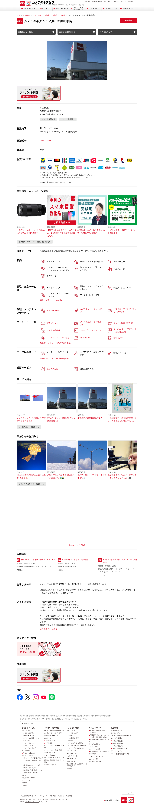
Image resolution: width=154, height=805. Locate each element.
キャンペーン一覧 (72, 756)
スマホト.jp (47, 738)
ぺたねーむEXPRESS (28, 778)
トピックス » (71, 759)
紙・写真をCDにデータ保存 (31, 765)
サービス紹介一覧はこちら (29, 427)
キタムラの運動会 (94, 744)
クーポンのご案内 (49, 753)
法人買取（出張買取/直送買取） (77, 745)
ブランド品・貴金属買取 (75, 743)
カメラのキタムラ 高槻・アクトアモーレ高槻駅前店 (120, 561)
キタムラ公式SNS (49, 755)
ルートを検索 (68, 119)
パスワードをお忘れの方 (119, 748)
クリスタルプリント (29, 733)
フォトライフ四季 (94, 749)
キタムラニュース (72, 750)
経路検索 (128, 20)
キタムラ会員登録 (117, 741)
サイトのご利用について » (120, 754)
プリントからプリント (30, 768)
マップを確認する (48, 119)
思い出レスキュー (27, 756)
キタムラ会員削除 (117, 746)
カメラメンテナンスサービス (53, 733)
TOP (18, 15)
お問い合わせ (103, 2)
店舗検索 (26, 15)
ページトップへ (128, 793)
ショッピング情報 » (74, 728)
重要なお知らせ (71, 761)
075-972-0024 (45, 141)
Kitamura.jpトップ (28, 723)
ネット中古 (71, 735)
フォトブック (26, 740)
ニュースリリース (41, 796)
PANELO (24, 785)
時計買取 (70, 740)
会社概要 (87, 2)
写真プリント (26, 730)
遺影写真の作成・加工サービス (32, 770)
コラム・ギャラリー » (97, 728)
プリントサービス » (29, 728)
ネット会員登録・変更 (116, 2)
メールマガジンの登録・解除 (53, 750)
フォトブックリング (29, 748)
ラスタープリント (28, 735)
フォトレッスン (93, 746)
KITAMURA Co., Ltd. (32, 802)
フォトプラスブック (29, 743)
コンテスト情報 (93, 759)
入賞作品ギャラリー (95, 761)
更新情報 (69, 768)
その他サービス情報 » (52, 728)
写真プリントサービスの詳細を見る (55, 343)
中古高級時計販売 (73, 738)
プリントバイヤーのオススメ (75, 748)
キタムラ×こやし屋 (50, 765)
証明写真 (24, 783)
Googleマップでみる (77, 545)
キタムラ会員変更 (117, 743)
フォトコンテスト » (96, 756)
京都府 (54, 15)
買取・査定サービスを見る (51, 300)
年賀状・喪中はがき (29, 753)
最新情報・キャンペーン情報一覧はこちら (35, 242)
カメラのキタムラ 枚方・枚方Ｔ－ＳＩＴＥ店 (38, 560)
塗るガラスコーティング (51, 735)
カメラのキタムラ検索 (41, 15)
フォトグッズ (26, 780)
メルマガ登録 (129, 2)
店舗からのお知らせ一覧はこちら (31, 484)
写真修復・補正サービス (30, 773)
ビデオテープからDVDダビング (32, 758)
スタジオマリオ (50, 740)
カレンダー (25, 775)
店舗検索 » (115, 728)
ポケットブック (28, 745)
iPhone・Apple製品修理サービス (54, 730)
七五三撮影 (48, 743)
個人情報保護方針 (27, 796)
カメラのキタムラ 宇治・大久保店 (75, 560)
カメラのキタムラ (116, 730)
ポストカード (26, 750)
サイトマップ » (116, 751)
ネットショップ (71, 730)
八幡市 (62, 15)
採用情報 (95, 2)
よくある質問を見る (48, 629)
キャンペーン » (72, 753)
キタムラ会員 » (116, 738)
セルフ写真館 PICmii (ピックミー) (54, 757)
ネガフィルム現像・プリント (32, 738)
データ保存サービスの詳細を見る (54, 358)
